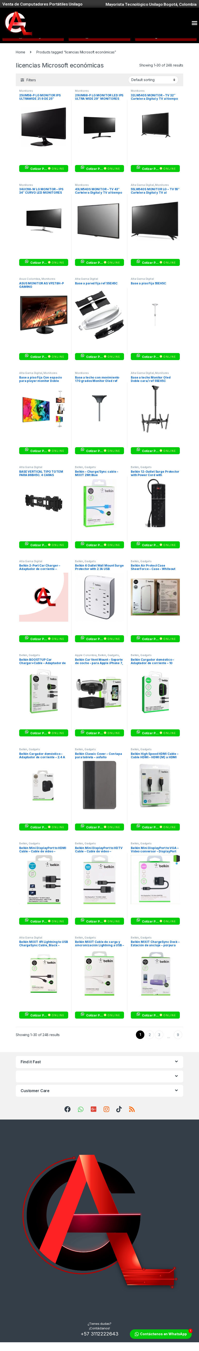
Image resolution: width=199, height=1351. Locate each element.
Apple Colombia (86, 655)
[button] (194, 23)
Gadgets (90, 467)
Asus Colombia (29, 278)
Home (20, 52)
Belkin (79, 467)
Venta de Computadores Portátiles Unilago (42, 4)
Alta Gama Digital (142, 185)
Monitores (26, 90)
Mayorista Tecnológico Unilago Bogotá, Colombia (151, 4)
